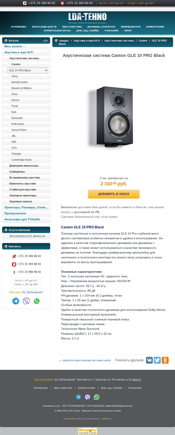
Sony (15, 76)
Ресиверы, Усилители (101, 26)
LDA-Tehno (74, 410)
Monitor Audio (20, 82)
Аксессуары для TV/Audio (22, 219)
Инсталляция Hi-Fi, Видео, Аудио (29, 235)
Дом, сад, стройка (87, 30)
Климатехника (155, 26)
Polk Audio (18, 123)
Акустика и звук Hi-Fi (18, 52)
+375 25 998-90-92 (29, 272)
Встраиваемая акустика (24, 177)
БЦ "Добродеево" (32, 292)
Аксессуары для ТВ (44, 26)
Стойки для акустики (22, 189)
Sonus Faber (19, 129)
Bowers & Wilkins (22, 88)
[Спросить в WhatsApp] (36, 301)
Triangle (16, 153)
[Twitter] (157, 360)
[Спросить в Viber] (26, 301)
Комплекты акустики (22, 183)
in (5, 414)
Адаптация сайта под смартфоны (81, 418)
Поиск (127, 30)
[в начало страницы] (166, 422)
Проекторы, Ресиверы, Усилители (27, 207)
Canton (16, 64)
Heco (15, 94)
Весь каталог (13, 46)
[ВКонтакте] (149, 360)
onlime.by (107, 418)
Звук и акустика (72, 26)
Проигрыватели (130, 26)
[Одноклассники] (165, 360)
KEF (14, 141)
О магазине (135, 387)
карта (136, 379)
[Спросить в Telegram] (15, 301)
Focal (15, 106)
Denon (15, 100)
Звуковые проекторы (22, 195)
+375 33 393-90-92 (79, 3)
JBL (14, 135)
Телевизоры (18, 26)
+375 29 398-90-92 (42, 3)
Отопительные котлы (57, 30)
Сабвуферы (17, 171)
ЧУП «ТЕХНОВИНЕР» (74, 406)
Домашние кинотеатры (23, 165)
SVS (14, 147)
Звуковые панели (20, 201)
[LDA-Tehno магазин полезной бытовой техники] (87, 18)
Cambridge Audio (22, 159)
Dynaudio (17, 118)
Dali (14, 112)
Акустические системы (24, 58)
